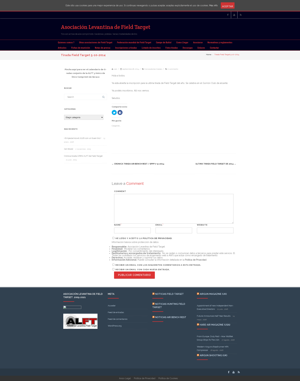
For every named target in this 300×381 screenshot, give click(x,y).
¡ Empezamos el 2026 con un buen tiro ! (82, 138)
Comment (120, 191)
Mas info (213, 5)
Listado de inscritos (151, 48)
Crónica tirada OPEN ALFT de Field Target (83, 156)
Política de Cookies (168, 378)
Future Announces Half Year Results (213, 316)
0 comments (173, 69)
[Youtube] (234, 14)
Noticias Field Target (169, 294)
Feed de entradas (116, 312)
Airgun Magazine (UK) (213, 294)
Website (202, 225)
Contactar (214, 48)
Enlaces (201, 48)
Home (208, 54)
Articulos (62, 48)
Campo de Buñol (163, 42)
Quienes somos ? (66, 42)
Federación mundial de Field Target (134, 42)
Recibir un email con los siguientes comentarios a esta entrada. (158, 265)
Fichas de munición (80, 48)
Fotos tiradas (171, 48)
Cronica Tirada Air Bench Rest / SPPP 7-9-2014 (138, 164)
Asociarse (198, 42)
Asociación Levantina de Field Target (105, 26)
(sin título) (68, 149)
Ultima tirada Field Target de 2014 (215, 164)
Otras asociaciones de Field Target (95, 42)
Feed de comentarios (117, 319)
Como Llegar (182, 42)
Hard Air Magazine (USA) (215, 324)
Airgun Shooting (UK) (213, 355)
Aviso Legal (125, 378)
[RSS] (241, 14)
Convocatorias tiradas (153, 69)
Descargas (188, 48)
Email (158, 225)
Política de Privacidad (157, 238)
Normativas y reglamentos (220, 42)
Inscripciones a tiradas (126, 48)
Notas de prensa (102, 48)
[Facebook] (228, 14)
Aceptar (227, 6)
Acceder (112, 305)
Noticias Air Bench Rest (170, 317)
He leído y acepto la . (143, 238)
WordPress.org (115, 326)
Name (117, 225)
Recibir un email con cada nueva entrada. (142, 269)
